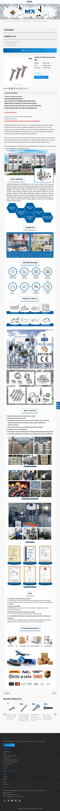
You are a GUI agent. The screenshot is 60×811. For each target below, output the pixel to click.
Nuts (4, 753)
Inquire (38, 73)
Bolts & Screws (6, 751)
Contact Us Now (9, 745)
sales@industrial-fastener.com (30, 50)
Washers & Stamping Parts (9, 755)
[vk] (15, 800)
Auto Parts (5, 766)
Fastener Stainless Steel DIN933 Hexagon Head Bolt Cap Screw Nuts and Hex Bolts (24, 717)
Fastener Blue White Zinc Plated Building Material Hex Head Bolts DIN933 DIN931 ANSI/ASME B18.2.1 (12, 717)
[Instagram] (12, 800)
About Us (5, 778)
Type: (35, 65)
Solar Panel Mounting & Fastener (11, 760)
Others (5, 768)
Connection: (37, 67)
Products (5, 776)
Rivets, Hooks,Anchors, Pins (10, 762)
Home (4, 774)
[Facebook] (4, 800)
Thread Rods (6, 758)
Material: (36, 63)
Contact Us (6, 784)
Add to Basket (42, 77)
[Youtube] (8, 800)
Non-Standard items (8, 764)
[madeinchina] (19, 800)
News (4, 782)
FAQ (4, 780)
